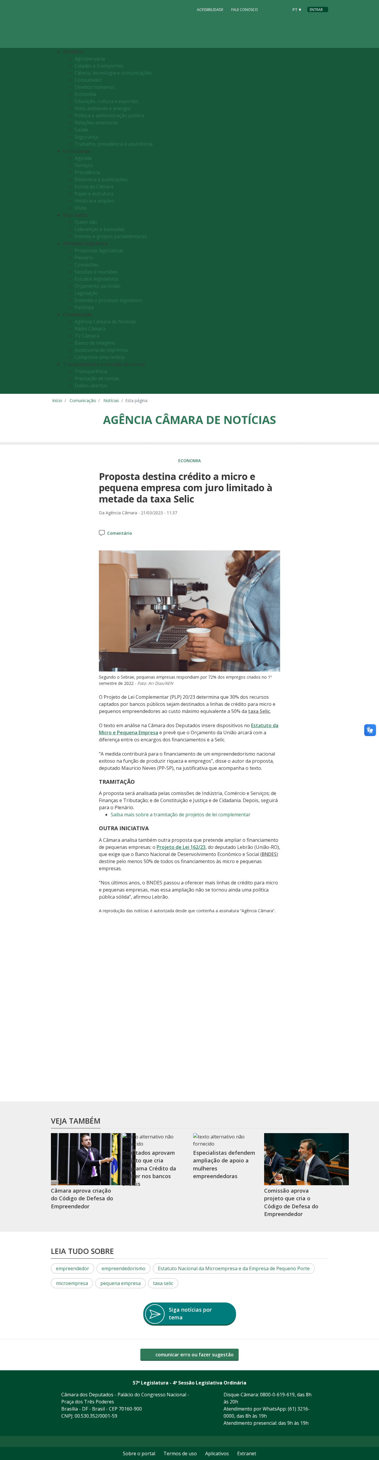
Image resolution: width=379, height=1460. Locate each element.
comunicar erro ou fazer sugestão (194, 1354)
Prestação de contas (97, 378)
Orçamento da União (98, 286)
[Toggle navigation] (324, 220)
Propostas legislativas (99, 250)
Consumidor (88, 80)
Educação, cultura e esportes (106, 101)
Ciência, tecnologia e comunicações (113, 73)
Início (57, 400)
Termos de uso (180, 1453)
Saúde (81, 129)
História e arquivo (94, 200)
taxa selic (163, 1283)
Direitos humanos (95, 87)
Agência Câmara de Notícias (105, 321)
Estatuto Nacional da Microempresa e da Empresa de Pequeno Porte (234, 1268)
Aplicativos (217, 1453)
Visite (81, 208)
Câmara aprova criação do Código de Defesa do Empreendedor (82, 1198)
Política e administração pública (109, 115)
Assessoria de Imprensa (101, 350)
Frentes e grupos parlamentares (111, 236)
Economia (85, 94)
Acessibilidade (210, 9)
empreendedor (72, 1268)
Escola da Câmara (94, 186)
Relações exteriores (96, 122)
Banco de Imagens (95, 343)
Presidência (87, 172)
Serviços (84, 165)
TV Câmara (87, 336)
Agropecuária (90, 58)
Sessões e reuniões (96, 272)
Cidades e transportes (99, 65)
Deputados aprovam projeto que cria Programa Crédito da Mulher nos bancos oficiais (149, 1168)
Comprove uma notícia (100, 357)
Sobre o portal (139, 1453)
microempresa (72, 1283)
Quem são (86, 222)
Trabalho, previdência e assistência (113, 144)
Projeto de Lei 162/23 (181, 847)
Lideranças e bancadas (100, 229)
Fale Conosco (244, 9)
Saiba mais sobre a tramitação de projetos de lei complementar (180, 814)
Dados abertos (91, 385)
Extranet (246, 1453)
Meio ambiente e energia (102, 108)
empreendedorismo (123, 1268)
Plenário (84, 257)
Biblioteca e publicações (101, 179)
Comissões (87, 264)
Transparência (91, 371)
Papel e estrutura (94, 193)
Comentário (119, 533)
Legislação (86, 293)
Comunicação (83, 400)
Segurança (86, 137)
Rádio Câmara (90, 328)
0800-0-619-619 (277, 1394)
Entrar (316, 9)
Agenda (83, 158)
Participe (84, 307)
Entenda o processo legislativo (108, 300)
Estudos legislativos (96, 279)
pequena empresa (120, 1283)
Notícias (111, 400)
